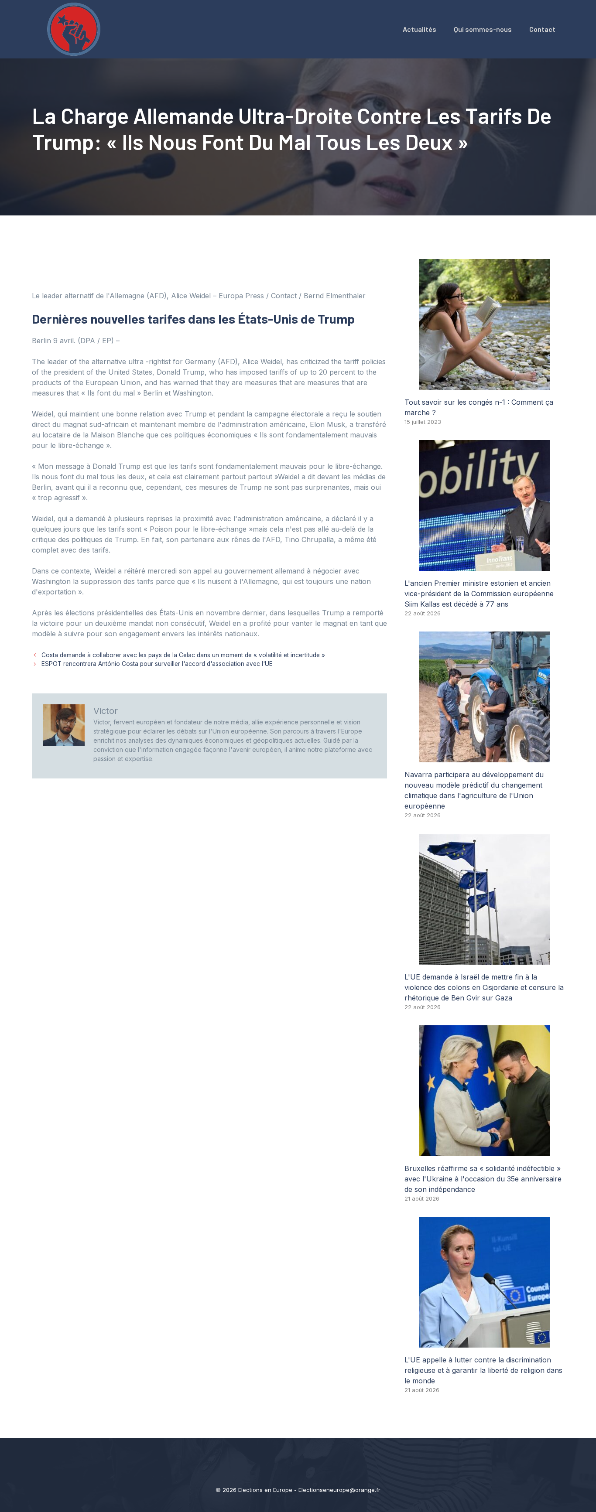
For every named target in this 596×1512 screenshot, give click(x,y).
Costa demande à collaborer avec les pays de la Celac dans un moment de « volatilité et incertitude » (183, 655)
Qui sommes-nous (483, 29)
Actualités (419, 29)
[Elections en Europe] (75, 28)
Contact (542, 29)
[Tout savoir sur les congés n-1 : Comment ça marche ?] (484, 384)
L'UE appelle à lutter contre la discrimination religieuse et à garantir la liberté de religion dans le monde (483, 1370)
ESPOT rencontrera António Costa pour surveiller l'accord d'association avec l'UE (157, 663)
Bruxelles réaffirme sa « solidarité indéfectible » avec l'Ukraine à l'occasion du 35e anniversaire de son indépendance (483, 1179)
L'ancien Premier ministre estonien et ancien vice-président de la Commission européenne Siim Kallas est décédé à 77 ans (479, 593)
